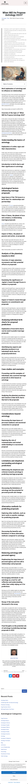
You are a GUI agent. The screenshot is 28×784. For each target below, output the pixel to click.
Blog (8, 18)
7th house (11, 205)
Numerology (3, 751)
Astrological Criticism (5, 722)
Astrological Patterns (5, 727)
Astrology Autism (4, 700)
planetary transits (5, 104)
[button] (26, 761)
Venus (3, 223)
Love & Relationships (5, 747)
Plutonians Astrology (5, 704)
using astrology (17, 593)
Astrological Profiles (5, 731)
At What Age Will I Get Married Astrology (9, 702)
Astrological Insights (5, 725)
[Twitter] (10, 675)
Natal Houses (4, 749)
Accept (14, 772)
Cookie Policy (10, 782)
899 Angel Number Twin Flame (7, 709)
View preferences (14, 779)
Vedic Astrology (4, 756)
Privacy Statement (17, 782)
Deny (14, 776)
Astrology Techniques (5, 740)
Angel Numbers (4, 718)
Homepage (4, 18)
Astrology (3, 736)
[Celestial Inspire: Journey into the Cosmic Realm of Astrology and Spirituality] (5, 3)
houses (11, 175)
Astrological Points (5, 729)
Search (2, 688)
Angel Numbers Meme (6, 707)
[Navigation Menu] (25, 3)
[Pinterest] (17, 675)
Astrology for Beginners (6, 738)
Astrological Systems (5, 733)
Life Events (3, 745)
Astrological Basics (5, 720)
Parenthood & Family (5, 753)
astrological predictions (7, 133)
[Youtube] (14, 675)
